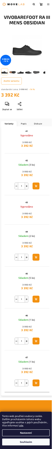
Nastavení (26, 432)
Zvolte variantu (11, 81)
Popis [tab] (23, 123)
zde (21, 425)
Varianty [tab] (9, 123)
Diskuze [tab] (38, 123)
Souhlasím (26, 442)
